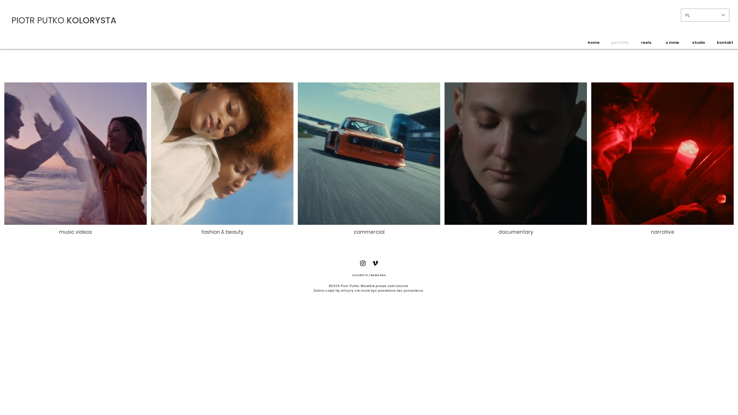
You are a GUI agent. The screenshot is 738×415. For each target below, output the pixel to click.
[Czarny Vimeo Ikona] (375, 263)
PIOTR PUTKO (39, 20)
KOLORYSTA (91, 20)
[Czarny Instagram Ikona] (362, 263)
